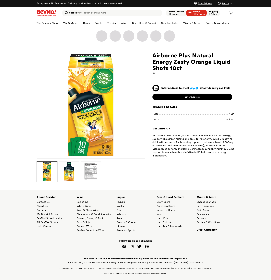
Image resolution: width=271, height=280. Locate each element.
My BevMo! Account (48, 214)
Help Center (44, 226)
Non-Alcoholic (169, 23)
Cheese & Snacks (206, 201)
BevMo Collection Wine (90, 230)
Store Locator (195, 268)
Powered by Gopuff (159, 274)
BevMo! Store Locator (49, 218)
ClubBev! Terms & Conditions (71, 268)
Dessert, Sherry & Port (90, 218)
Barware (201, 218)
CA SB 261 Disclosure (180, 268)
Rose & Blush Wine (88, 210)
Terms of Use (88, 268)
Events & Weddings (217, 23)
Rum (119, 218)
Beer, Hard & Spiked (144, 23)
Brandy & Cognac (127, 222)
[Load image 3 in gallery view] (91, 171)
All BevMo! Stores (47, 222)
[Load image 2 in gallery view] (69, 171)
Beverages (203, 214)
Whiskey (121, 214)
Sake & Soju (83, 222)
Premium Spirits (126, 230)
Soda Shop (203, 210)
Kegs (159, 214)
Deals (86, 23)
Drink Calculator (207, 229)
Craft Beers (163, 201)
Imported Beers (166, 210)
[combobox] (112, 13)
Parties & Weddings (208, 222)
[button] (224, 3)
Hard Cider (163, 218)
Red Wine (82, 201)
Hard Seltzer (164, 222)
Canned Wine (84, 226)
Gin (119, 210)
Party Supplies (205, 206)
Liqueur (121, 226)
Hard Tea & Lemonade (169, 226)
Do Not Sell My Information (106, 268)
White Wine (84, 206)
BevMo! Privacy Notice (127, 268)
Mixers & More (191, 23)
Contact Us (43, 201)
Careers (41, 210)
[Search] (65, 13)
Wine (124, 23)
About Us (42, 206)
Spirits (98, 23)
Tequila (111, 23)
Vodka (120, 206)
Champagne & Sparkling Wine (94, 214)
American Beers (166, 206)
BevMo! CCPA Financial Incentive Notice (154, 268)
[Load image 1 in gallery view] (47, 171)
